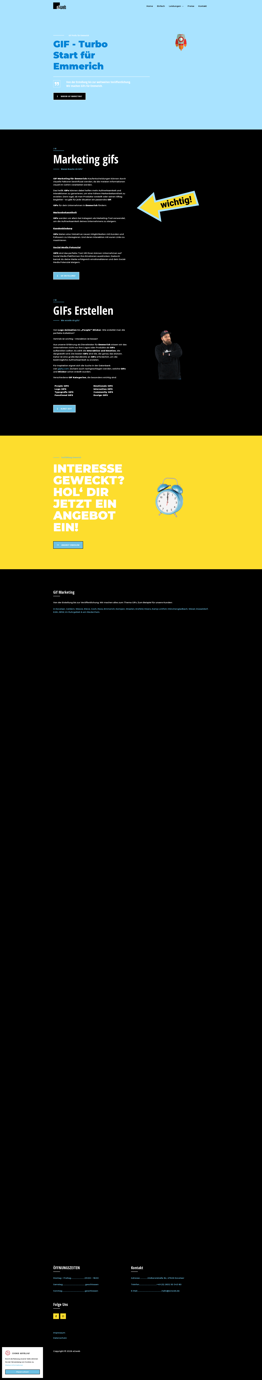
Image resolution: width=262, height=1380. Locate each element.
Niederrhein (93, 612)
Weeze (79, 609)
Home (150, 6)
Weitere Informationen (14, 1365)
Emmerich (109, 609)
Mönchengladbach (178, 609)
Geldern (70, 609)
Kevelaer (60, 609)
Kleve (87, 609)
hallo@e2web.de (171, 1291)
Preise (191, 6)
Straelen (130, 609)
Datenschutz (60, 1338)
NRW (61, 612)
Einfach (161, 6)
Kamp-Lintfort (159, 609)
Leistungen (175, 6)
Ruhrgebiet (74, 612)
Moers (147, 609)
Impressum (59, 1332)
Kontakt (202, 6)
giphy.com (63, 368)
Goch (94, 609)
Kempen (120, 609)
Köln (55, 612)
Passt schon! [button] (22, 1372)
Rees (100, 609)
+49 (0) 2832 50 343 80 (169, 1284)
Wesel (192, 609)
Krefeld (139, 609)
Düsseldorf (202, 609)
